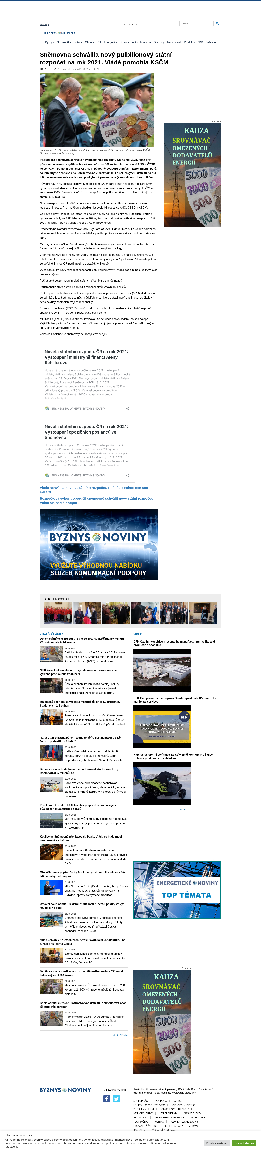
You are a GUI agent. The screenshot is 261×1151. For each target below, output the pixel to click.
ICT (99, 42)
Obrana (89, 42)
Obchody (159, 42)
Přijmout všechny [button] (244, 1143)
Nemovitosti (174, 42)
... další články (119, 1035)
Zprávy (193, 1126)
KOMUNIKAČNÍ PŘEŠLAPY (174, 1109)
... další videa (183, 809)
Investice (145, 42)
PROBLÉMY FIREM (143, 1109)
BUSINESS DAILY (173, 1126)
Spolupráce (141, 1101)
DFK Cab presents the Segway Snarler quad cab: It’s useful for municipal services (175, 699)
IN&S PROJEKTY (192, 1113)
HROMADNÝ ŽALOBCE (145, 1126)
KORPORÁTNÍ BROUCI (183, 1105)
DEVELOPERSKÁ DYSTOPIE (169, 1117)
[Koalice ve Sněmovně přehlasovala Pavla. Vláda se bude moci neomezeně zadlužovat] (51, 852)
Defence (211, 42)
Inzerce (178, 1101)
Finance (124, 42)
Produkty (189, 42)
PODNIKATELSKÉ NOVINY (184, 1121)
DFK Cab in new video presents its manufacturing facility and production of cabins (174, 643)
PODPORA (161, 1101)
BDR (200, 42)
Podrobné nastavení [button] (217, 1143)
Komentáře (198, 1117)
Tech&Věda (140, 1121)
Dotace (78, 42)
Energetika (110, 42)
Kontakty (44, 24)
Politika (159, 1121)
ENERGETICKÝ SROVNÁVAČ (149, 1105)
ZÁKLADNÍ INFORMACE (164, 1130)
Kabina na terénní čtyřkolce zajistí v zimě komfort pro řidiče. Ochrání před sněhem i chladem (173, 756)
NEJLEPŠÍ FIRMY (168, 1113)
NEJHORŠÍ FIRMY (143, 1113)
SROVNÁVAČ (140, 1117)
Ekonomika (64, 42)
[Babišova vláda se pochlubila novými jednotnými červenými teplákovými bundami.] (58, 613)
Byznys (49, 42)
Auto (135, 42)
